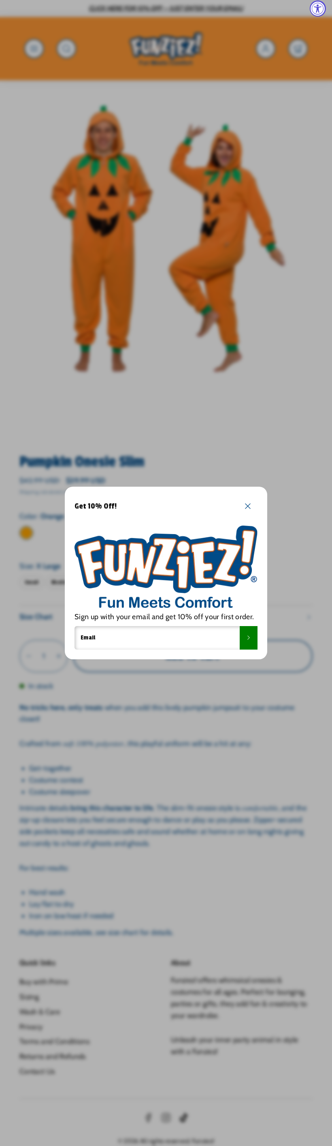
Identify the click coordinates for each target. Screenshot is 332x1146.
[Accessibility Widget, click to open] (318, 8)
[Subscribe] (249, 638)
